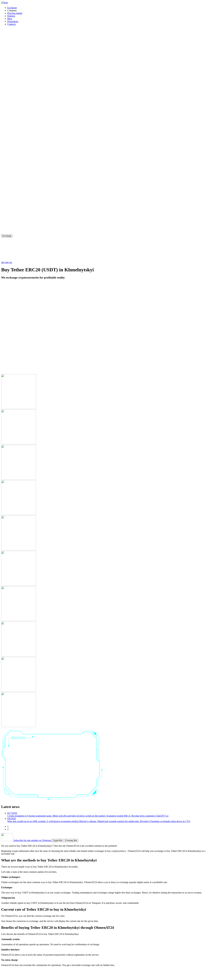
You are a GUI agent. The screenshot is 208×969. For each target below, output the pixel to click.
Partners (11, 16)
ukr (3, 262)
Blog (9, 18)
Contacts (11, 24)
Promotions (12, 21)
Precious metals (14, 13)
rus (10, 262)
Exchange (12, 7)
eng (7, 262)
